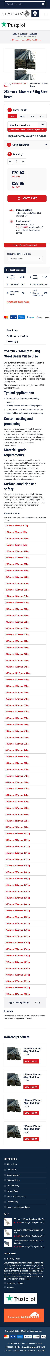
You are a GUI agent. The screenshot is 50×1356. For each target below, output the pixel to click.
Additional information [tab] (17, 336)
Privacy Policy (13, 1191)
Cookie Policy (12, 1202)
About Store (12, 1164)
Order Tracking (13, 1175)
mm (12, 116)
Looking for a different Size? (25, 245)
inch (22, 116)
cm (41, 116)
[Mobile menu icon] (46, 14)
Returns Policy (13, 1186)
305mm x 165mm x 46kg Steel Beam (32, 1050)
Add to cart (29, 198)
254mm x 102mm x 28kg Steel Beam (32, 1101)
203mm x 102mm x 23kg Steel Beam (32, 1127)
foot (32, 116)
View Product (31, 1061)
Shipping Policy (13, 1180)
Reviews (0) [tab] (12, 342)
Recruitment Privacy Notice (18, 1207)
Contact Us (11, 1170)
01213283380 (22, 227)
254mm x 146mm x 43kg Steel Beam (32, 1075)
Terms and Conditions (16, 1196)
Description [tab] (12, 330)
